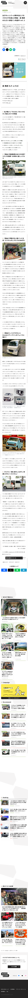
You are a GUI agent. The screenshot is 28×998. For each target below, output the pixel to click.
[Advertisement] (14, 767)
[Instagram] (25, 975)
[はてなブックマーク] (14, 49)
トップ (2, 950)
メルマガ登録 (14, 966)
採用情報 (2, 991)
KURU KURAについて (5, 989)
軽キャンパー (5, 562)
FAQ (7, 991)
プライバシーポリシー (20, 989)
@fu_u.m (10, 100)
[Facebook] (3, 49)
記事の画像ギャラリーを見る (11, 558)
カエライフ (23, 55)
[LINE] (10, 49)
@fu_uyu (8, 102)
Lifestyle (6, 950)
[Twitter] (7, 49)
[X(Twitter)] (22, 975)
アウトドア (12, 562)
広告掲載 (12, 989)
